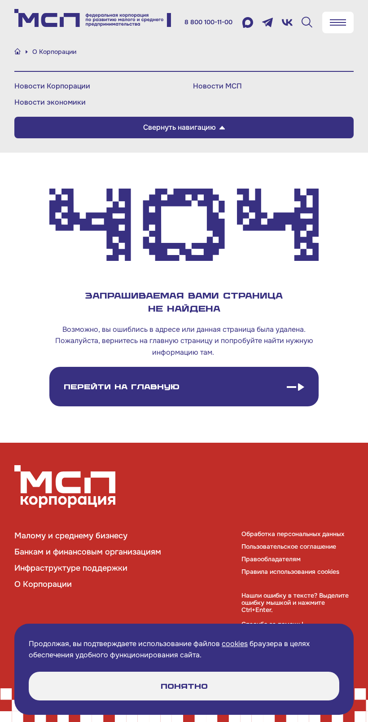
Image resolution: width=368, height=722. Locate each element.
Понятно (184, 686)
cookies (235, 643)
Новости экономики (50, 102)
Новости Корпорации (52, 86)
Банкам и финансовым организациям (87, 552)
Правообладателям (271, 559)
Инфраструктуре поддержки (70, 568)
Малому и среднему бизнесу (70, 536)
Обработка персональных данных (292, 534)
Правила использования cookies (290, 572)
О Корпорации (43, 584)
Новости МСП (217, 86)
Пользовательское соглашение (288, 546)
